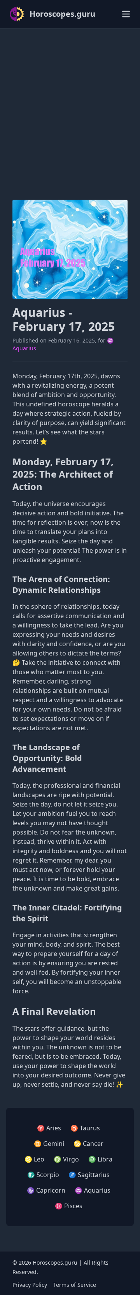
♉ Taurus (85, 1128)
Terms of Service (74, 1284)
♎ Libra (100, 1159)
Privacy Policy (29, 1284)
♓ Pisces (68, 1206)
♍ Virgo (66, 1159)
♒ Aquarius (92, 1190)
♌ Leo (34, 1159)
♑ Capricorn (46, 1190)
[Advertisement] (70, 105)
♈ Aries (49, 1128)
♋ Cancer (88, 1143)
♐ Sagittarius (89, 1174)
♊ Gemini (49, 1143)
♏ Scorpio (43, 1174)
